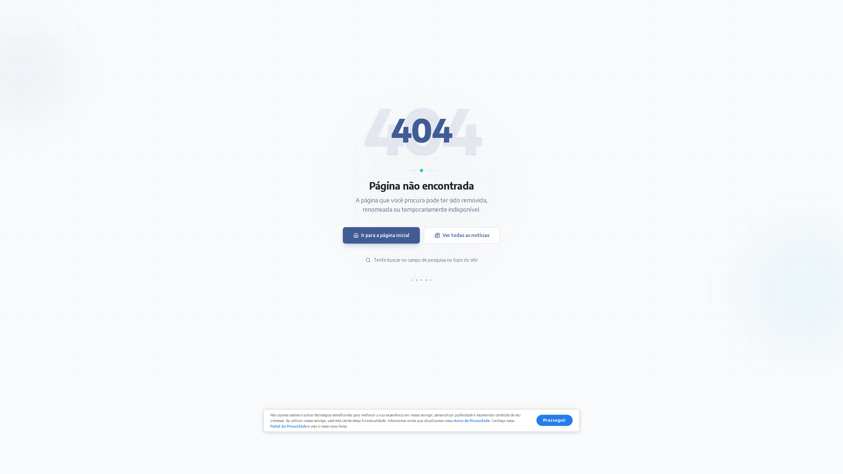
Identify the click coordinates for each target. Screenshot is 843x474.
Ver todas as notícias (466, 235)
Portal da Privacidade (288, 426)
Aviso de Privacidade (472, 420)
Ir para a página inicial (385, 235)
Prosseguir (554, 420)
